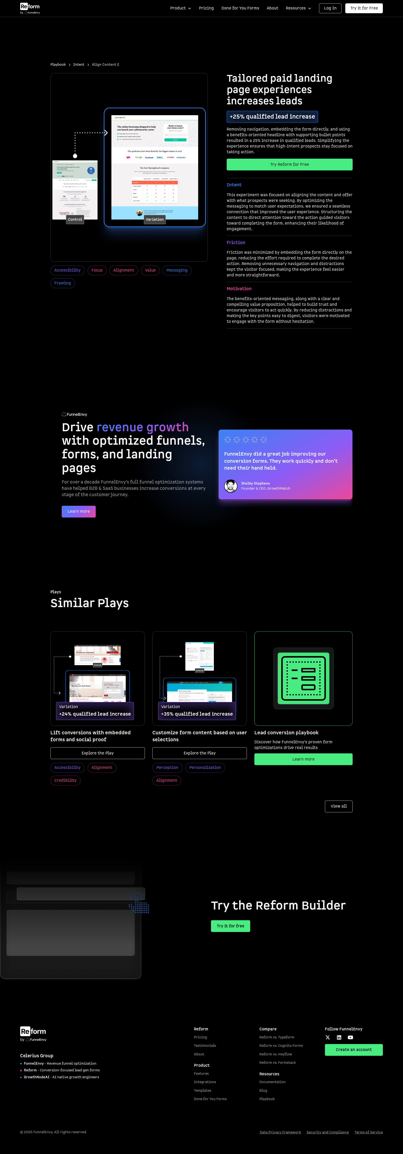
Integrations (205, 1082)
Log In (330, 8)
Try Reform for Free (289, 164)
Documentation (272, 1082)
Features (201, 1073)
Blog (263, 1090)
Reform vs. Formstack (277, 1062)
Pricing (206, 8)
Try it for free (230, 926)
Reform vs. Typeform (276, 1037)
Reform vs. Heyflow (275, 1054)
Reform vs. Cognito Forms (281, 1045)
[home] (30, 8)
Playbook (267, 1099)
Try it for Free (364, 8)
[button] (180, 8)
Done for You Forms (240, 8)
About (272, 8)
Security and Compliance (328, 1132)
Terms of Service (369, 1132)
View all (339, 806)
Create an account (354, 1049)
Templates (202, 1090)
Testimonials (205, 1045)
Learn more (79, 511)
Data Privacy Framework (280, 1132)
